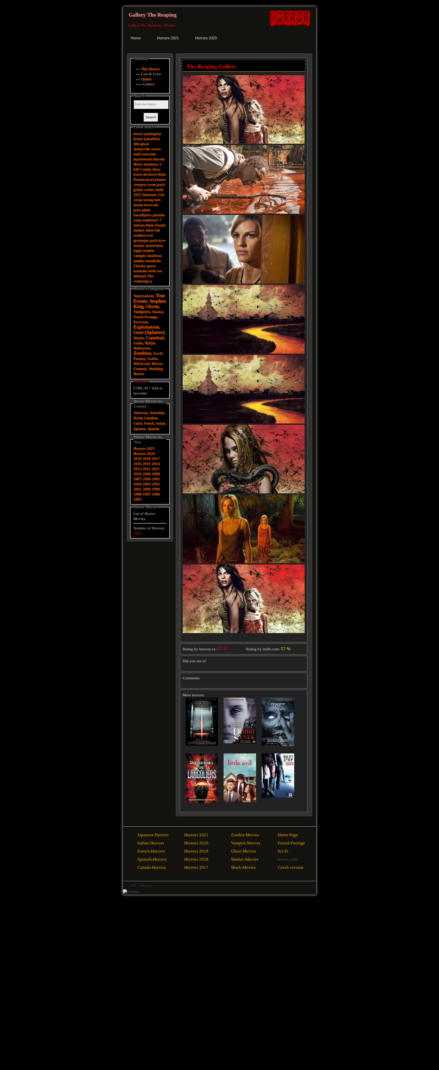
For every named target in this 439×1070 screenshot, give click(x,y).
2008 (156, 474)
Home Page (288, 834)
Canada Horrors (151, 867)
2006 (147, 479)
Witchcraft (141, 363)
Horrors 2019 (196, 851)
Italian (160, 423)
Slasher (157, 312)
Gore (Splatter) (149, 332)
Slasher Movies (245, 859)
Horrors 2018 (196, 859)
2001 (137, 489)
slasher (138, 230)
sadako (139, 261)
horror (138, 134)
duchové (150, 174)
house (138, 139)
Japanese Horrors (153, 834)
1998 (137, 494)
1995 (137, 499)
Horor (138, 164)
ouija (137, 220)
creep (137, 200)
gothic (138, 189)
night (137, 250)
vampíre (139, 256)
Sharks (138, 338)
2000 (147, 489)
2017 (156, 459)
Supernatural (143, 296)
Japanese (139, 429)
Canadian (150, 418)
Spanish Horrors (152, 859)
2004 (137, 484)
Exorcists (140, 322)
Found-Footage (291, 843)
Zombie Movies (245, 834)
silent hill (152, 230)
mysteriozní (142, 159)
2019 (137, 459)
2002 (156, 484)
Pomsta (139, 179)
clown (156, 149)
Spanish (153, 429)
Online (146, 79)
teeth (152, 271)
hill (135, 169)
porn (137, 210)
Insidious (154, 256)
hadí (136, 154)
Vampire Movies (245, 843)
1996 (156, 494)
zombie (148, 250)
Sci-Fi (158, 353)
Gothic (152, 358)
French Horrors (151, 851)
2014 (156, 464)
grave (151, 266)
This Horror (150, 69)
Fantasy (139, 358)
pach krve (158, 240)
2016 (137, 464)
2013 (137, 469)
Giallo (138, 343)
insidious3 (150, 220)
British (138, 418)
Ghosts (152, 306)
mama (138, 205)
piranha (159, 215)
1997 (147, 494)
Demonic (150, 195)
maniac (139, 245)
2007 (137, 479)
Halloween (141, 348)
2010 (137, 474)
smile (159, 189)
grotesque (141, 240)
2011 (156, 469)
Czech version (290, 867)
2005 (156, 479)
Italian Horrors (150, 843)
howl (150, 179)
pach (161, 184)
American (140, 413)
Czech (137, 423)
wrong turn (152, 200)
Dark (150, 225)
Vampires (141, 311)
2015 (137, 195)
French (149, 423)
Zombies (142, 353)
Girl (161, 195)
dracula (159, 159)
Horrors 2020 (144, 453)
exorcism (148, 154)
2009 (147, 474)
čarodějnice (142, 215)
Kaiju (150, 342)
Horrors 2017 (196, 867)
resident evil (143, 235)
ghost (144, 144)
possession (154, 245)
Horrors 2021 (144, 448)
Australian (156, 413)
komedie (140, 271)
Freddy (160, 225)
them (162, 174)
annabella (153, 261)
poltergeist (152, 134)
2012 (147, 469)
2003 (147, 484)
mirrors (139, 225)
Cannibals (155, 337)
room (152, 184)
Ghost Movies (243, 851)
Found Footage (145, 317)
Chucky (139, 266)
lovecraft (151, 205)
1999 (156, 489)
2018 (147, 459)
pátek (146, 210)
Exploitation (146, 326)
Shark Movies (243, 867)
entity (147, 169)
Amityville (141, 149)
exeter (149, 189)
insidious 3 (152, 164)
